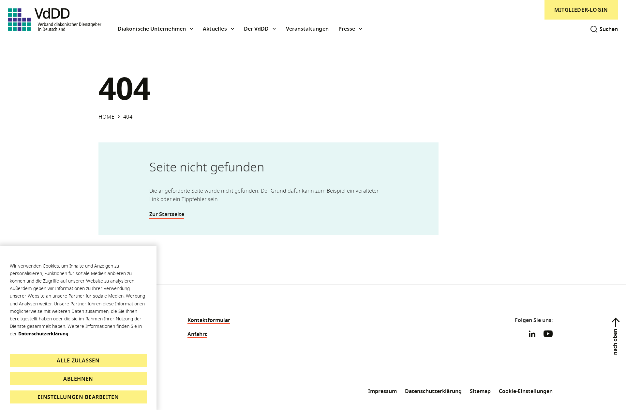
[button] (155, 29)
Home (106, 116)
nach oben (615, 342)
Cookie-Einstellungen (526, 391)
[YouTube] (548, 334)
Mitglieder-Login (581, 9)
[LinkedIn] (532, 333)
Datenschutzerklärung (43, 333)
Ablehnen (78, 378)
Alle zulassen (78, 360)
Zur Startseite (166, 214)
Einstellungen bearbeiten (78, 397)
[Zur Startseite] (54, 19)
